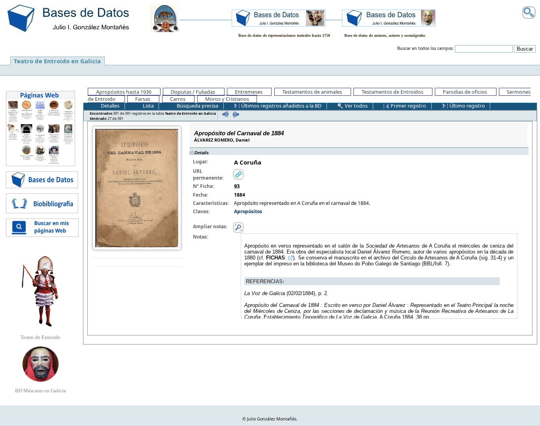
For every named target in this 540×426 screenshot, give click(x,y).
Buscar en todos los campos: (425, 48)
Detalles (109, 105)
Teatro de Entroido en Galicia (57, 61)
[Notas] (238, 226)
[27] (235, 114)
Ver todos (356, 105)
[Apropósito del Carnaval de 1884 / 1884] (137, 188)
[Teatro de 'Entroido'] (40, 291)
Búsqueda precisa (197, 105)
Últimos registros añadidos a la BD (280, 105)
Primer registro (407, 105)
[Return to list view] (137, 262)
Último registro (466, 105)
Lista (148, 105)
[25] (224, 114)
